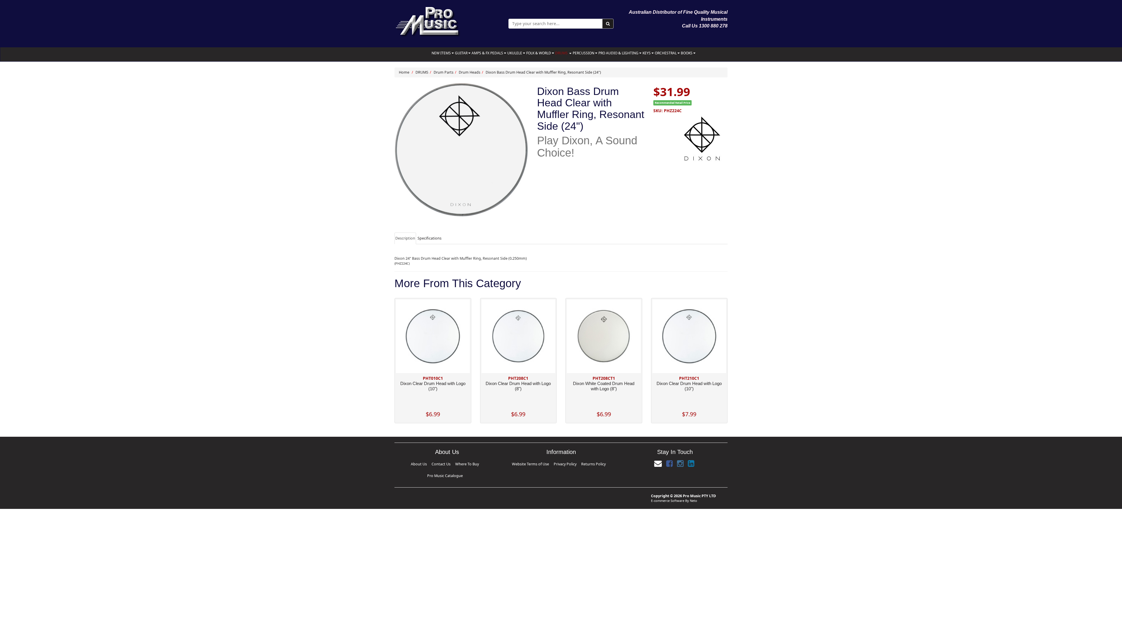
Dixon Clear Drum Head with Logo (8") (518, 386)
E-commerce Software (667, 491)
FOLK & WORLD (539, 53)
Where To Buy (445, 464)
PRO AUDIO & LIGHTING (618, 53)
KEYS (647, 53)
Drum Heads (469, 72)
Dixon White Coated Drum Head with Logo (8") (603, 386)
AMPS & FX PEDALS (488, 53)
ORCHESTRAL (666, 53)
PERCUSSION (584, 53)
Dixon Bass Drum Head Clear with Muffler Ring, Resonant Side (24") (543, 72)
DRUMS (562, 53)
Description (405, 238)
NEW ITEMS (442, 53)
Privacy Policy (565, 464)
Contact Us (422, 464)
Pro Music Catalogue (476, 464)
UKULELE (515, 53)
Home (404, 72)
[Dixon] (690, 138)
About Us (404, 464)
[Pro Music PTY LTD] (427, 20)
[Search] (608, 24)
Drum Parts (443, 72)
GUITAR (461, 53)
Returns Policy (590, 464)
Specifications (429, 238)
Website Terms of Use (534, 464)
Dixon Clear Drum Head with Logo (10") (432, 386)
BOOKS (687, 53)
